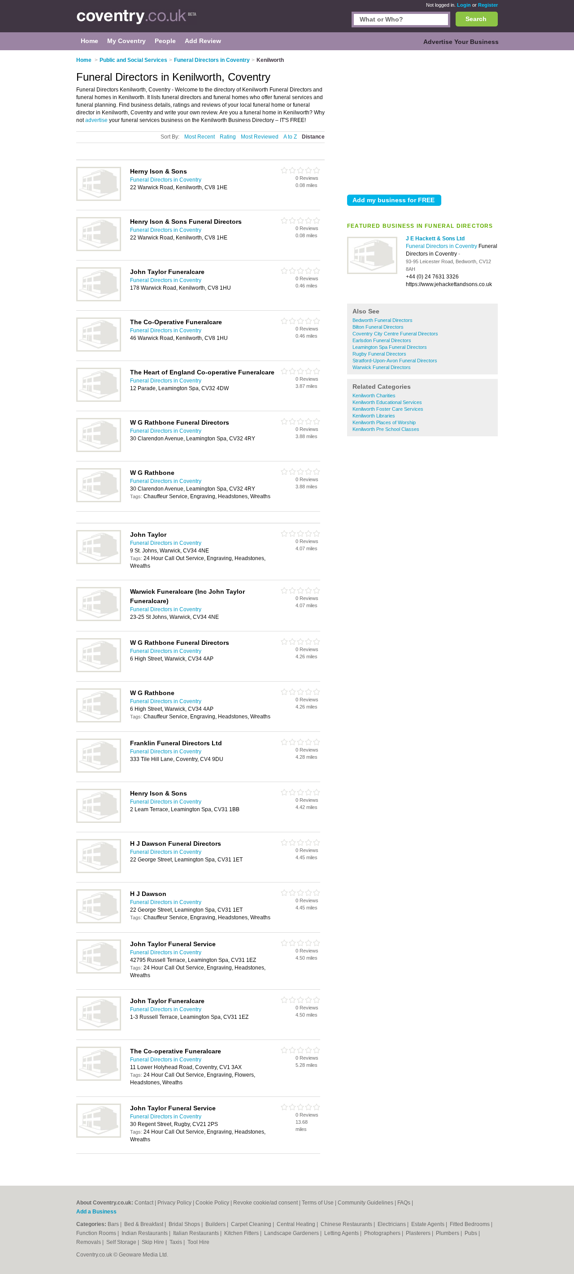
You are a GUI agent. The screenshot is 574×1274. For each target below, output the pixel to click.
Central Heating (297, 1224)
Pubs (471, 1233)
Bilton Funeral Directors (378, 327)
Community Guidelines (365, 1203)
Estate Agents (428, 1224)
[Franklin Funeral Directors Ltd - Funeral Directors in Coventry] (98, 771)
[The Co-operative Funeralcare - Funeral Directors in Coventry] (98, 1079)
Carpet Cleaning (252, 1224)
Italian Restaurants (196, 1233)
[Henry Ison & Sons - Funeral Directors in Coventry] (98, 821)
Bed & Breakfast (144, 1224)
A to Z (290, 137)
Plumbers (448, 1233)
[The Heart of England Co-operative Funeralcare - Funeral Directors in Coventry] (98, 400)
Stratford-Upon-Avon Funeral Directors (394, 360)
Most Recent (199, 137)
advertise (96, 120)
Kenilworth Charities (374, 395)
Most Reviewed (259, 137)
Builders (216, 1224)
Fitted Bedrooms (470, 1224)
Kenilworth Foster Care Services (387, 409)
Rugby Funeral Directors (379, 354)
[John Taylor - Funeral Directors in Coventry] (98, 562)
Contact (144, 1203)
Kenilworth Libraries (373, 415)
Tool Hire (198, 1242)
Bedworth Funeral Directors (382, 320)
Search (476, 18)
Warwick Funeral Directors (381, 367)
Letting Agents (342, 1233)
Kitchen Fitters (242, 1233)
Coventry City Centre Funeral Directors (395, 333)
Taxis (176, 1242)
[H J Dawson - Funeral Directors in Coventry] (98, 921)
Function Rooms (96, 1233)
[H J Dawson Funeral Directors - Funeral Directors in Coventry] (98, 871)
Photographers (383, 1233)
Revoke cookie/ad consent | (267, 1203)
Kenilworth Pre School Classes (385, 429)
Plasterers (419, 1233)
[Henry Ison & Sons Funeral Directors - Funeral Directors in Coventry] (98, 249)
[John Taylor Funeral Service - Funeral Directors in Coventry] (98, 972)
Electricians (392, 1224)
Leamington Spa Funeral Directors (389, 347)
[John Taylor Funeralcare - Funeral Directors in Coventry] (98, 299)
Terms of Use (318, 1203)
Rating (228, 137)
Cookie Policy (212, 1203)
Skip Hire (153, 1242)
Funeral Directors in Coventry (442, 246)
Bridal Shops (185, 1224)
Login (464, 5)
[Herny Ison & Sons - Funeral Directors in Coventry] (98, 199)
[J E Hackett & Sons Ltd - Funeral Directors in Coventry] (372, 272)
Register (488, 5)
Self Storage (122, 1242)
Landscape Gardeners (292, 1233)
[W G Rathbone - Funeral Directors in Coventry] (98, 500)
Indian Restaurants (145, 1233)
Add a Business (96, 1212)
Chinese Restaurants (347, 1224)
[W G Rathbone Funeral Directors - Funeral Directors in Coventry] (98, 450)
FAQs (403, 1203)
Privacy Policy (174, 1203)
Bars (114, 1224)
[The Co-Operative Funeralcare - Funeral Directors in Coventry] (98, 350)
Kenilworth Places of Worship (384, 422)
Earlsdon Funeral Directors (381, 340)
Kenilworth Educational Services (387, 402)
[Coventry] (136, 20)
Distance (313, 137)
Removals (89, 1242)
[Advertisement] (422, 120)
